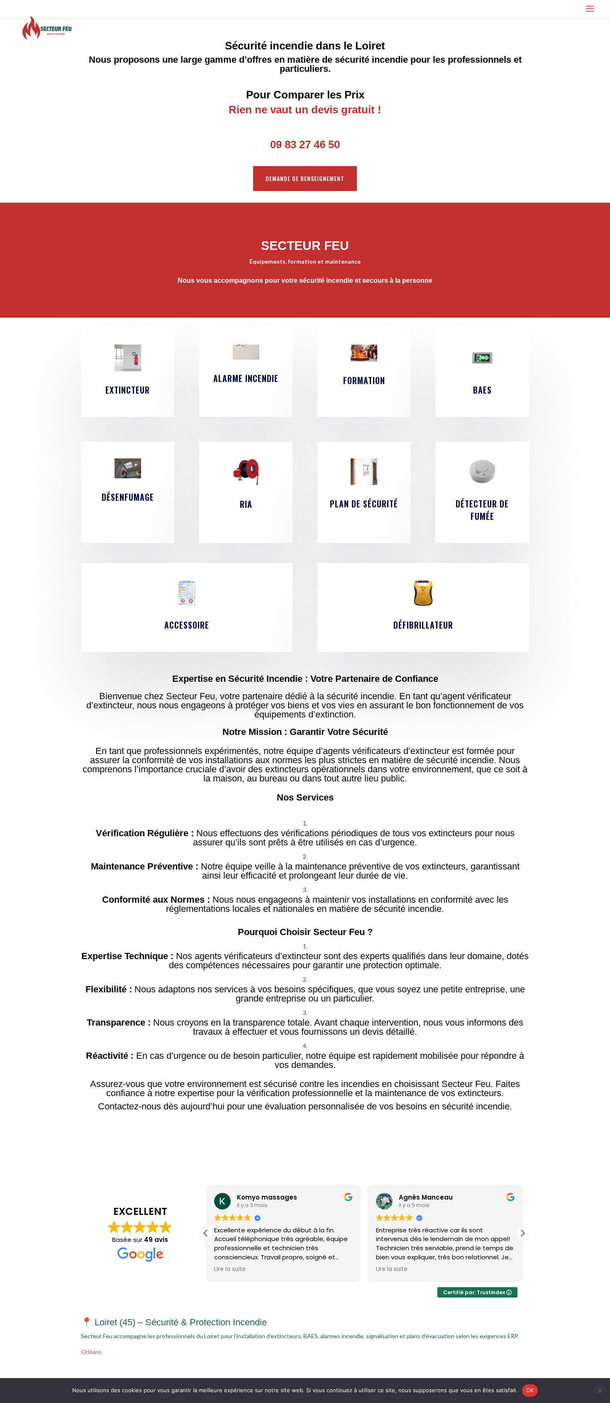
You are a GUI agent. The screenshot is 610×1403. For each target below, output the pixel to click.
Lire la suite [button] (230, 1269)
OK (530, 1390)
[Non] (599, 1390)
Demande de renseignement (305, 178)
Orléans (91, 1351)
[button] (522, 1233)
